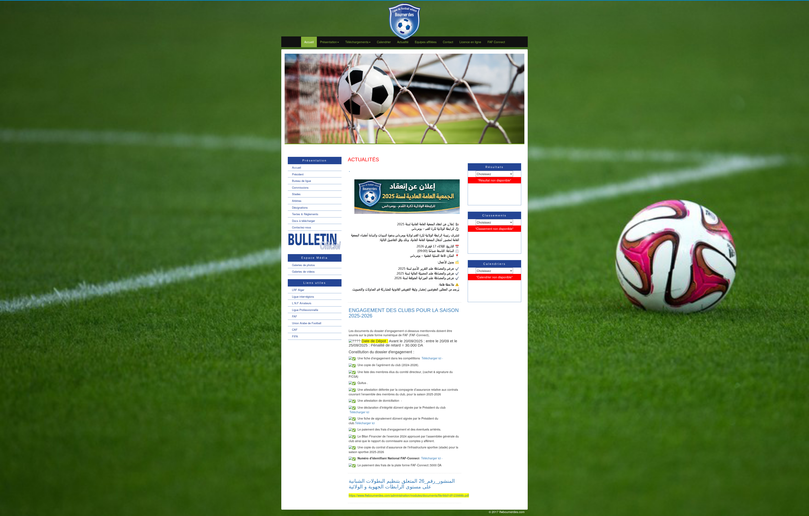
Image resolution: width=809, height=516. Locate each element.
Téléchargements (356, 42)
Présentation (328, 42)
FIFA (295, 336)
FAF (294, 316)
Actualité (403, 42)
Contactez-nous (301, 227)
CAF (294, 330)
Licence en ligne (470, 42)
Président (298, 174)
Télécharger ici (359, 412)
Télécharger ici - (432, 358)
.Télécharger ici (364, 423)
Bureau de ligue (301, 181)
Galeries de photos (303, 265)
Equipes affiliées (426, 42)
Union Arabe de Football (306, 323)
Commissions (300, 187)
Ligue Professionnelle (305, 310)
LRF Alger (298, 290)
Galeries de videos (303, 271)
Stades (296, 194)
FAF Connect (496, 42)
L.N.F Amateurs (301, 303)
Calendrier (384, 42)
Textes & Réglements (305, 214)
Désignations (300, 207)
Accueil (309, 42)
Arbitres (296, 201)
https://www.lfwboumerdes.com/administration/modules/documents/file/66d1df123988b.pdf (409, 495)
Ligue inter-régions (303, 297)
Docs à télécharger (303, 221)
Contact (448, 42)
